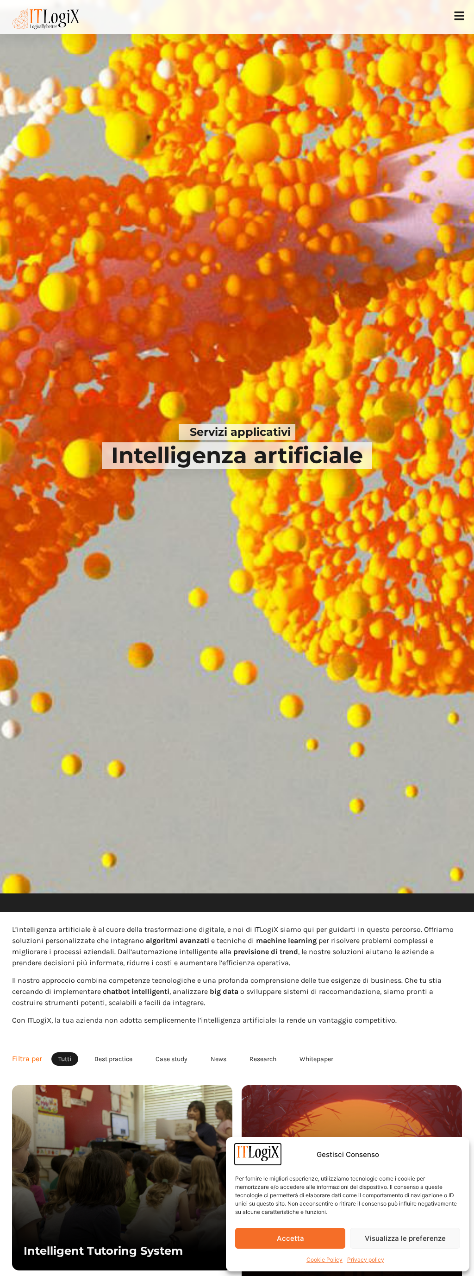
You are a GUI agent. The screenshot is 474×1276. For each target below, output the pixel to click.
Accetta (290, 1238)
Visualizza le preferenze (405, 1238)
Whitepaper (316, 1059)
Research (262, 1059)
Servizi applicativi (240, 432)
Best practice (113, 1059)
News (218, 1059)
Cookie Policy (324, 1259)
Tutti (64, 1059)
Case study (171, 1059)
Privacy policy (365, 1259)
